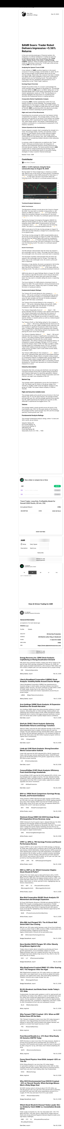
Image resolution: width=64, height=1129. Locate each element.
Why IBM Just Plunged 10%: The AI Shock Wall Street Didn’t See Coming (38, 923)
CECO (23, 1095)
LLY (27, 958)
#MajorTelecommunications (35, 695)
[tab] (24, 572)
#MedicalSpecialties (32, 1005)
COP (22, 784)
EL (31, 1119)
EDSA (22, 1072)
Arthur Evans (24, 811)
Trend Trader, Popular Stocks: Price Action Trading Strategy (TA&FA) (38, 60)
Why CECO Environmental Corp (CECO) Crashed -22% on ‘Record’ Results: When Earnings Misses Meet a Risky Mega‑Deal (39, 1083)
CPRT (22, 860)
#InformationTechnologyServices (35, 935)
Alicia (21, 1008)
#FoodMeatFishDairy (27, 1122)
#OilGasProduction (31, 784)
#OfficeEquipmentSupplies (43, 860)
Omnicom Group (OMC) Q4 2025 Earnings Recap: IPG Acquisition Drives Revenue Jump (39, 818)
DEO (22, 885)
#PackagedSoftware (32, 980)
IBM (22, 935)
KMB (22, 1119)
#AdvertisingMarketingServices (35, 832)
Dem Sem (29, 13)
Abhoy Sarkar (24, 673)
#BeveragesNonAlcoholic (43, 888)
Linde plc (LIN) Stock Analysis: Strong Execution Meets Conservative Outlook (39, 749)
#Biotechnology (31, 1072)
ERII (22, 670)
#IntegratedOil (30, 739)
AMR (27, 64)
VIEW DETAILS (56, 511)
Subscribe (41, 552)
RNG (22, 980)
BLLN (22, 1005)
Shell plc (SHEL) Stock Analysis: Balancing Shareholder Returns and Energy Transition (37, 725)
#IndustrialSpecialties (31, 670)
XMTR (22, 1050)
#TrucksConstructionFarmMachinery (37, 913)
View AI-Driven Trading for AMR (40, 604)
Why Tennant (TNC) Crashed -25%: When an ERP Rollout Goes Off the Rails (39, 1015)
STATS (40, 511)
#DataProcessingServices (38, 807)
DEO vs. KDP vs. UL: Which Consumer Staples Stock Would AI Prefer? (38, 871)
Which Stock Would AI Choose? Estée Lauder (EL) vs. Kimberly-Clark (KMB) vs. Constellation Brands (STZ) (40, 1107)
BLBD (22, 913)
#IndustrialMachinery (32, 1026)
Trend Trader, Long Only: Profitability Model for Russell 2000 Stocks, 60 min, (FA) (37, 502)
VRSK (27, 807)
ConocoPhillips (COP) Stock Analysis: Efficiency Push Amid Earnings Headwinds (39, 771)
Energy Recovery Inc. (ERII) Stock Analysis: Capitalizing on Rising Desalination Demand (37, 659)
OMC (22, 832)
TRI (32, 860)
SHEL (22, 739)
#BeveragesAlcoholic (27, 888)
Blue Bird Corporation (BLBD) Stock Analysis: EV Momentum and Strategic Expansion (39, 898)
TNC (22, 1026)
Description (24, 548)
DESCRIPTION (24, 511)
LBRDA (23, 695)
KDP (27, 885)
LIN (22, 761)
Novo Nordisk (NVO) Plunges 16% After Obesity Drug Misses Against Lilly (39, 945)
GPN (27, 860)
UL (31, 885)
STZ (27, 1119)
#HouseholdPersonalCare (41, 885)
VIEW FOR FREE (40, 531)
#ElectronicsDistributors (34, 1050)
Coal (27, 625)
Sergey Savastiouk (25, 938)
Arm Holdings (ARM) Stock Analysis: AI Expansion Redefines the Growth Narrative (40, 705)
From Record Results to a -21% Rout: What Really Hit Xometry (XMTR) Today (39, 1037)
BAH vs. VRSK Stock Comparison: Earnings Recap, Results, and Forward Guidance (40, 795)
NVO (22, 958)
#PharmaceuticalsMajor (37, 958)
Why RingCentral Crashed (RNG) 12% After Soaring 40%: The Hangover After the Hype (40, 968)
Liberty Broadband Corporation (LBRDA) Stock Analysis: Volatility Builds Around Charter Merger (40, 680)
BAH (22, 807)
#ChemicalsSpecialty (31, 761)
